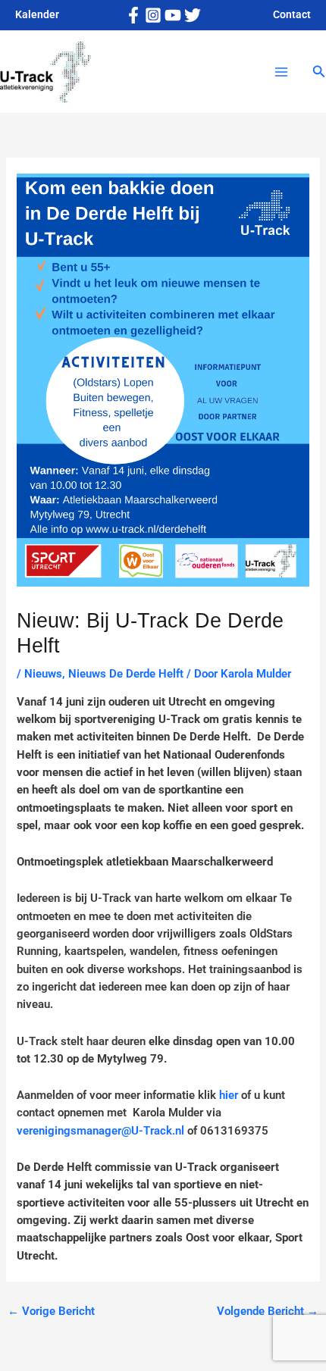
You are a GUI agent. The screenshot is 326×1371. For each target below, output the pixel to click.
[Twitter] (192, 15)
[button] (319, 71)
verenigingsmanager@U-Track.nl (100, 1131)
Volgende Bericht (267, 1311)
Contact (292, 14)
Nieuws (43, 674)
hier (228, 1095)
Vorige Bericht (51, 1311)
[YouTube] (173, 15)
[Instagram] (153, 15)
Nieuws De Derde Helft (125, 674)
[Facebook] (133, 15)
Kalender (37, 14)
